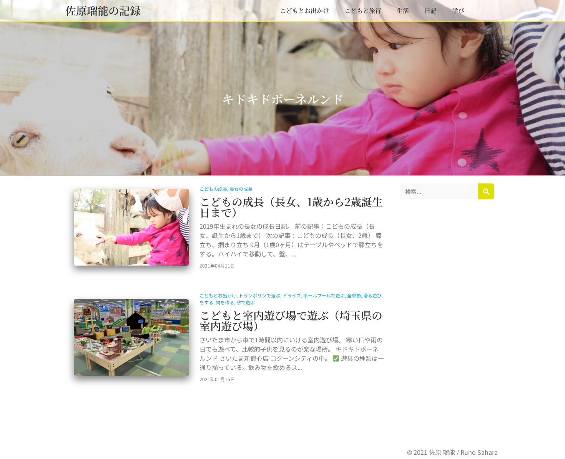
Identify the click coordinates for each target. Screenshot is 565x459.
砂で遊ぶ (245, 302)
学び (458, 10)
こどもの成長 (213, 188)
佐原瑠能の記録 (103, 10)
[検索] (486, 191)
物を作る (225, 302)
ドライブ (291, 295)
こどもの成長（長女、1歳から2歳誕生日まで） (291, 207)
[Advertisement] (447, 322)
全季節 (354, 295)
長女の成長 (241, 188)
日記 (430, 10)
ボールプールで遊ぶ (324, 295)
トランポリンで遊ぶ (259, 295)
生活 (403, 10)
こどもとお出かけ (304, 10)
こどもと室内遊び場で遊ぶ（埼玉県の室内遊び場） (290, 320)
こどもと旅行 (362, 10)
